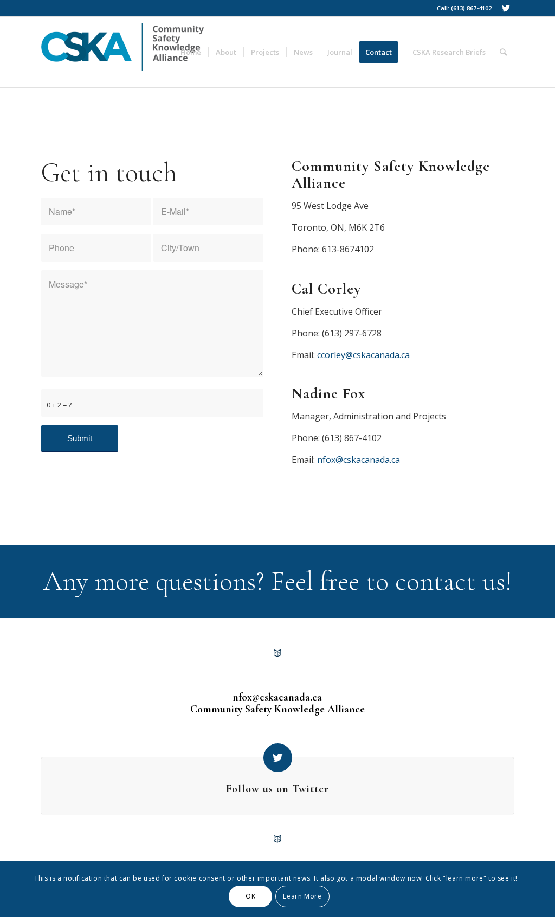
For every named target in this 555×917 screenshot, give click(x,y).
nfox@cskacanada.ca (358, 460)
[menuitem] (190, 52)
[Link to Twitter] (506, 8)
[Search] (503, 52)
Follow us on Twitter (277, 788)
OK (250, 896)
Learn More (302, 896)
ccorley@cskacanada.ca (363, 355)
